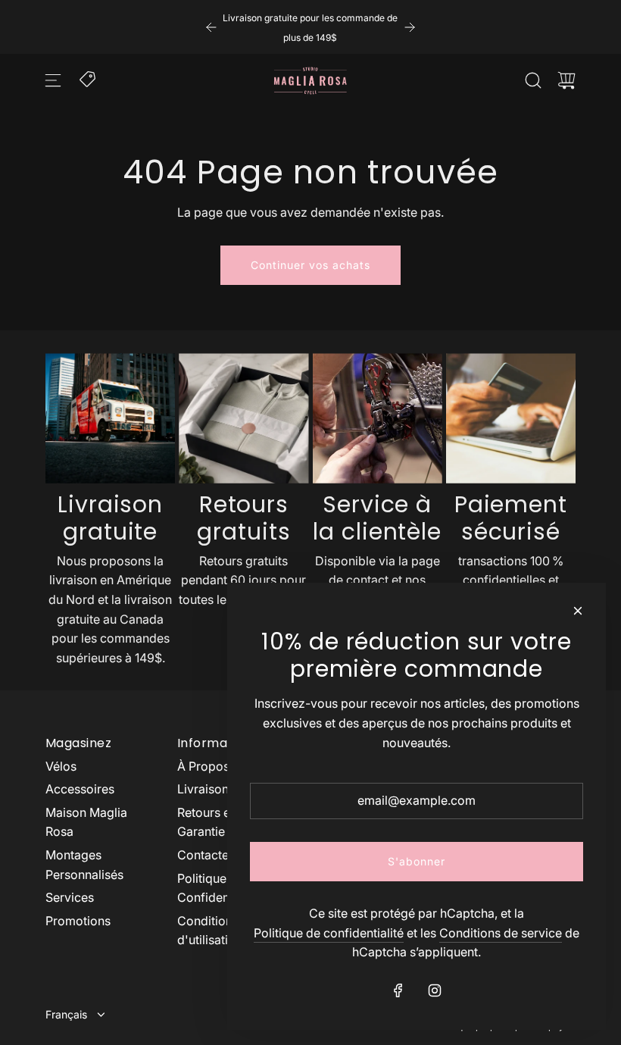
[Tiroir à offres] (88, 78)
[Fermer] (577, 610)
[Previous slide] (211, 27)
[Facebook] (398, 990)
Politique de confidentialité (329, 932)
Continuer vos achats (310, 264)
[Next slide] (410, 27)
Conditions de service (500, 932)
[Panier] (566, 80)
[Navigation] (53, 80)
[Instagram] (434, 990)
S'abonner (416, 861)
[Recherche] (533, 80)
